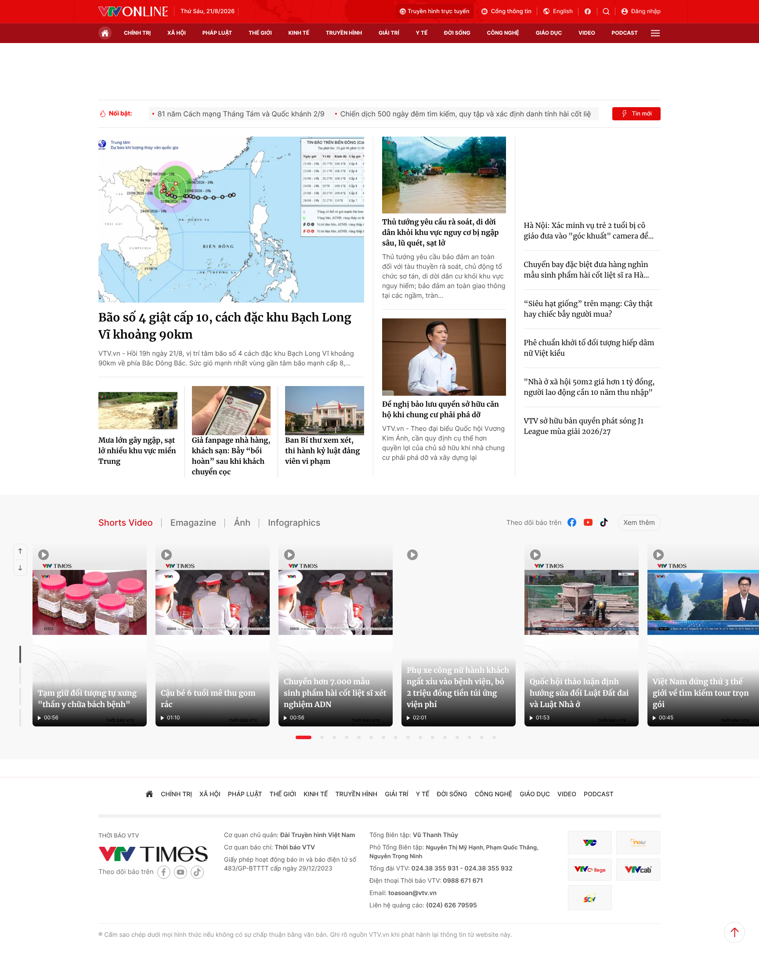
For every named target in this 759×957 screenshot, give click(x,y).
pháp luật (217, 32)
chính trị (137, 32)
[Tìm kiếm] (609, 11)
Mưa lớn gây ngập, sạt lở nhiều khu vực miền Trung (137, 451)
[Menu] (655, 33)
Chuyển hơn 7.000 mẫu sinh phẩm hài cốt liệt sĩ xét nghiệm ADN (335, 693)
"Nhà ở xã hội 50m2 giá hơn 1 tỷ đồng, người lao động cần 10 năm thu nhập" (589, 387)
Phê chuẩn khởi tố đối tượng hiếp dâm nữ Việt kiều (589, 348)
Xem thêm (639, 522)
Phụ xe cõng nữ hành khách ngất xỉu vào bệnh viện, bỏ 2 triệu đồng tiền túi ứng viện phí (458, 687)
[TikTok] (604, 522)
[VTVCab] (638, 870)
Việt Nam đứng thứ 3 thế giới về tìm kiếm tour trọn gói (701, 693)
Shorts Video (125, 522)
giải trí (389, 32)
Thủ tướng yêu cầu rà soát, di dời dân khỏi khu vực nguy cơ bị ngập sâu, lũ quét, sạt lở (440, 233)
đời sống (457, 32)
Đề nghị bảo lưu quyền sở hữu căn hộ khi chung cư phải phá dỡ (440, 409)
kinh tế (299, 32)
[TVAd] (638, 842)
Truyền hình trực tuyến (439, 11)
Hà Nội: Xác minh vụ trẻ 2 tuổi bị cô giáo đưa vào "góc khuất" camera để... (589, 231)
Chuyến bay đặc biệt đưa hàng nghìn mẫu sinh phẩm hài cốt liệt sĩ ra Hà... (586, 270)
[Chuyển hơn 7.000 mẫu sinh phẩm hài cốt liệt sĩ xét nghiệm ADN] (335, 635)
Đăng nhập (646, 11)
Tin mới (642, 113)
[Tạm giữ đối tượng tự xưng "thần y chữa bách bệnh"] (90, 635)
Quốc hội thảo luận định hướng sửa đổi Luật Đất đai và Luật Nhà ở (579, 693)
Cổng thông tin (511, 11)
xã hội (176, 32)
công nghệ (503, 32)
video (586, 32)
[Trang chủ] (105, 33)
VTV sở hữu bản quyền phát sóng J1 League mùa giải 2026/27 (584, 426)
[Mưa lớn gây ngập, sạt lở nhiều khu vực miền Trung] (137, 410)
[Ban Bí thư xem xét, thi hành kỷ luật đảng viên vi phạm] (324, 410)
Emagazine (193, 522)
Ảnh (242, 522)
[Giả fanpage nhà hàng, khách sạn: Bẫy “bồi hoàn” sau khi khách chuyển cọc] (231, 410)
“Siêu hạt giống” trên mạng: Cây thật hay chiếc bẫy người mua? (588, 309)
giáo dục (549, 32)
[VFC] (590, 842)
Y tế (421, 32)
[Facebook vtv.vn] (590, 11)
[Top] (734, 932)
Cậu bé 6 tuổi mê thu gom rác (208, 698)
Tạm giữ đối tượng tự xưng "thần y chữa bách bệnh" (87, 698)
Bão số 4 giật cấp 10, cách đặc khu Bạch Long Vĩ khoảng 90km (224, 326)
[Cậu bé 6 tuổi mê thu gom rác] (212, 635)
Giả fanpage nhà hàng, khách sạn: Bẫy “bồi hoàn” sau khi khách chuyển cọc (231, 456)
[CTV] (590, 870)
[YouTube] (588, 522)
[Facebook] (572, 522)
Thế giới (260, 32)
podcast (625, 32)
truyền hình (344, 32)
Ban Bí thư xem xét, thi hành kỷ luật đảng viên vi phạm (322, 451)
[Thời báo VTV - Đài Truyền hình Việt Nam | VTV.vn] (133, 11)
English (563, 11)
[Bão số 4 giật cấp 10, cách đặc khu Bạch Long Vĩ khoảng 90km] (231, 220)
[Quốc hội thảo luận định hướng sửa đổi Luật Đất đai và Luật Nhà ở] (581, 635)
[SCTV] (590, 897)
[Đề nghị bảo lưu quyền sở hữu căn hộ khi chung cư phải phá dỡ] (444, 357)
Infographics (294, 522)
